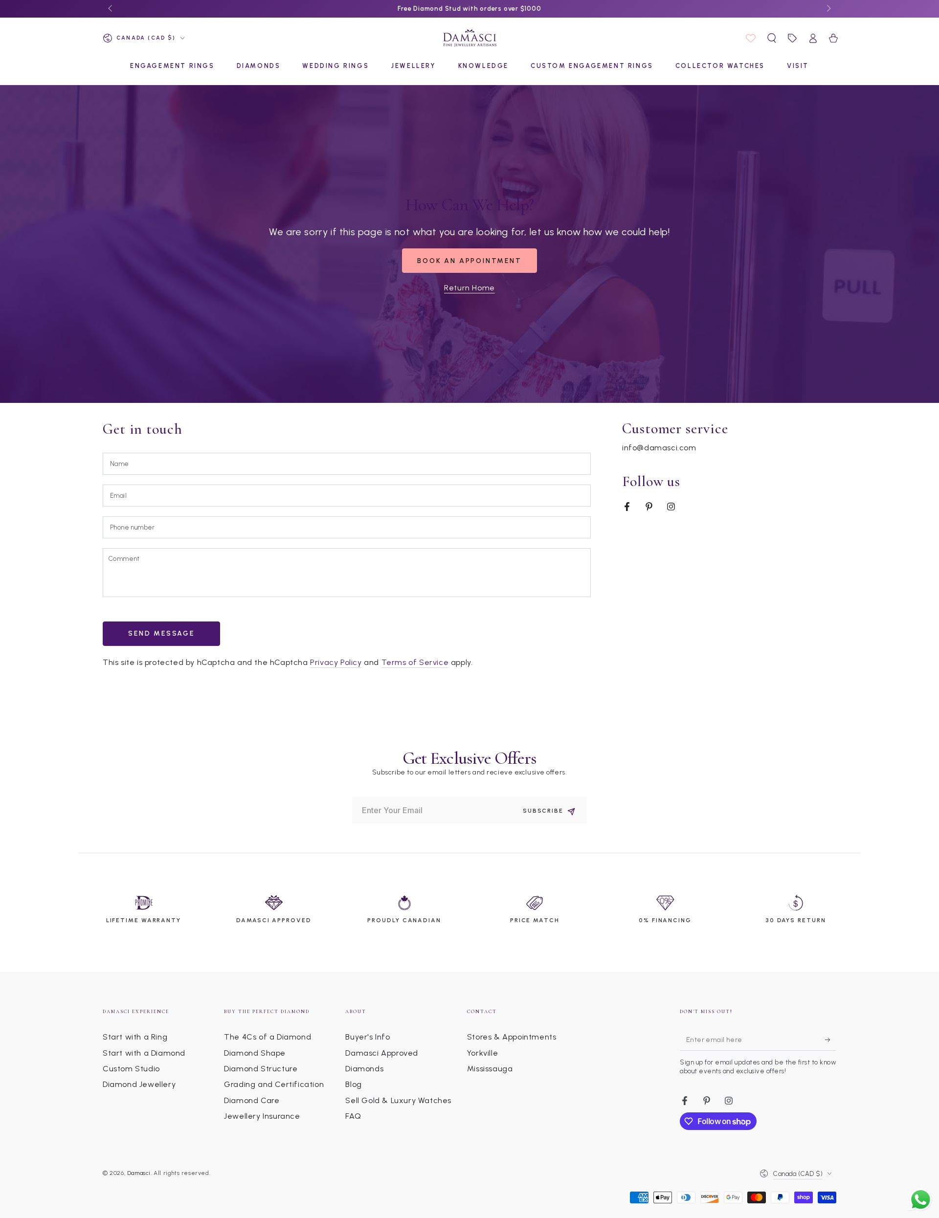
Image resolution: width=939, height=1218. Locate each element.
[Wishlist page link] (751, 38)
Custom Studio (131, 1068)
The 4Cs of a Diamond (267, 1036)
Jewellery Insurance (262, 1116)
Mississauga (490, 1068)
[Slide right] (828, 9)
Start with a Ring (135, 1036)
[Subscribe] (830, 1039)
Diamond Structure (260, 1068)
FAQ (353, 1116)
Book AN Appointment (469, 261)
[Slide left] (111, 9)
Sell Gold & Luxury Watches (398, 1100)
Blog (353, 1084)
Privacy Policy (335, 662)
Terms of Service (415, 662)
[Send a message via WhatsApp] (920, 1199)
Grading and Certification (274, 1084)
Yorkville (482, 1053)
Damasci (139, 1173)
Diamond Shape (255, 1053)
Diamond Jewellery (139, 1084)
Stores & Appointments (512, 1036)
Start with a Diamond (144, 1053)
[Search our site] (771, 38)
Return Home (469, 287)
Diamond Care (251, 1100)
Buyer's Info (367, 1036)
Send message (161, 633)
